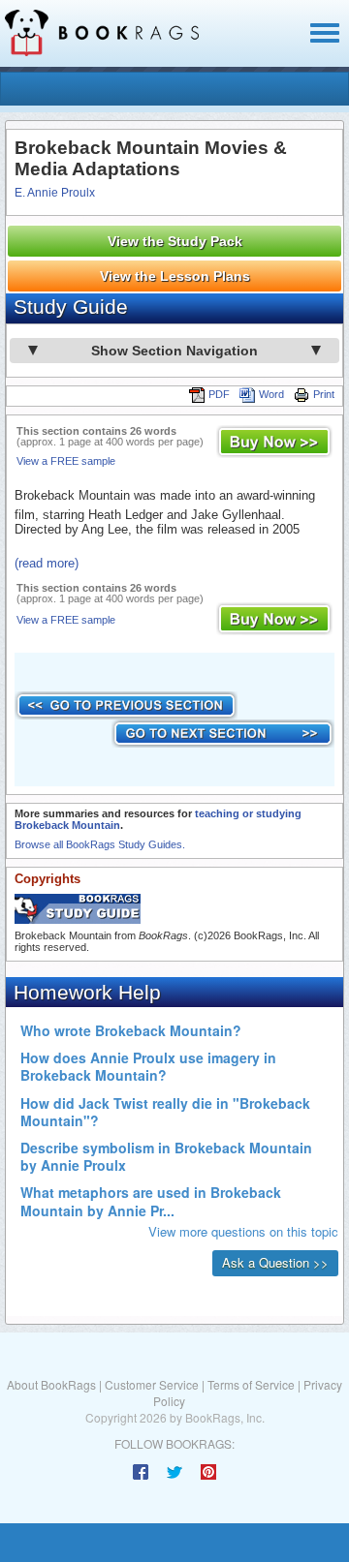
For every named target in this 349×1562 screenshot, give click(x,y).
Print (323, 394)
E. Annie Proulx (55, 192)
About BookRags (51, 1384)
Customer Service (152, 1384)
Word (271, 394)
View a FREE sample (65, 461)
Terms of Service (251, 1384)
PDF (219, 394)
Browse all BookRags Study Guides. (100, 844)
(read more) (47, 563)
